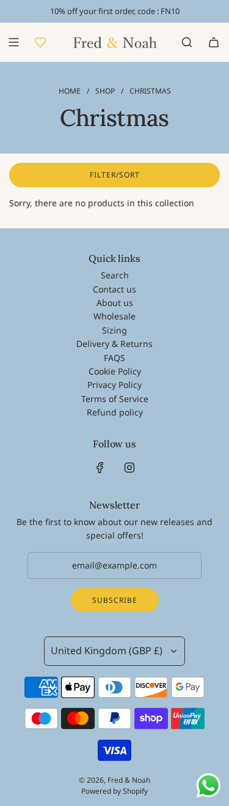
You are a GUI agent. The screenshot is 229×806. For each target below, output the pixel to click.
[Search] (186, 42)
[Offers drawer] (40, 42)
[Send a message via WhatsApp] (208, 785)
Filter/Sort (115, 175)
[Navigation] (13, 42)
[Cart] (213, 42)
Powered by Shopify (114, 791)
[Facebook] (100, 467)
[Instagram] (129, 467)
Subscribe (114, 600)
